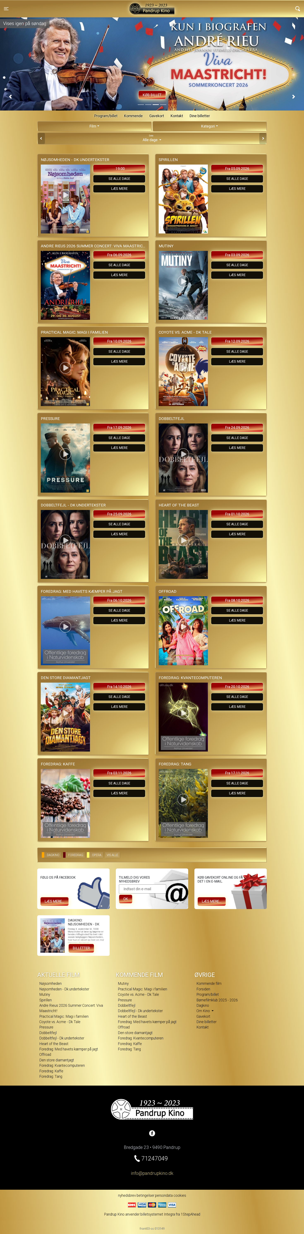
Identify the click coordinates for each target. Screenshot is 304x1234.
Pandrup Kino (74, 6)
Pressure (46, 1027)
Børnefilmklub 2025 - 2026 (217, 1000)
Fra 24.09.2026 (237, 428)
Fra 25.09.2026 (119, 514)
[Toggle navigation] (298, 8)
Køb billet (161, 95)
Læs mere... (54, 901)
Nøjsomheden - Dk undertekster (64, 989)
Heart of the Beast (53, 1044)
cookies (180, 1195)
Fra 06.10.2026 (119, 600)
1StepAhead (190, 1214)
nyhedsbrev (127, 1195)
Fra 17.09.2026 (119, 428)
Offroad (45, 1054)
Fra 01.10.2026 (237, 514)
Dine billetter (200, 116)
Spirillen (45, 1000)
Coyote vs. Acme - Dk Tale (59, 1022)
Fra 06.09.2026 (119, 255)
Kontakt (177, 116)
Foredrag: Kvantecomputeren (62, 1065)
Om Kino (203, 1011)
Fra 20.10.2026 (237, 687)
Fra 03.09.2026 (237, 255)
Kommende (133, 116)
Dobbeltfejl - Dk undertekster (61, 1038)
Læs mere (119, 189)
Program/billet (105, 116)
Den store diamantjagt (56, 1060)
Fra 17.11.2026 (237, 773)
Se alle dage (119, 179)
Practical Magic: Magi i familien (64, 1016)
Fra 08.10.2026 (237, 600)
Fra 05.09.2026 (237, 169)
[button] (10, 96)
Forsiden (203, 989)
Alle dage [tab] (150, 138)
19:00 (120, 169)
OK (125, 899)
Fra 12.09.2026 (237, 341)
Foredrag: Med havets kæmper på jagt (68, 1049)
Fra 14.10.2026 (119, 687)
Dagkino (202, 1005)
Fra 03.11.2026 (119, 773)
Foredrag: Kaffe (51, 1071)
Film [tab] (93, 126)
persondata (164, 1195)
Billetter (81, 948)
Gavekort (156, 116)
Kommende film (208, 983)
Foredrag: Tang (50, 1076)
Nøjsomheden (50, 983)
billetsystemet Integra (157, 1214)
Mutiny (44, 994)
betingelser (145, 1195)
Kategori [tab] (208, 126)
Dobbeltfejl (48, 1033)
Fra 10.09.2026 (119, 341)
